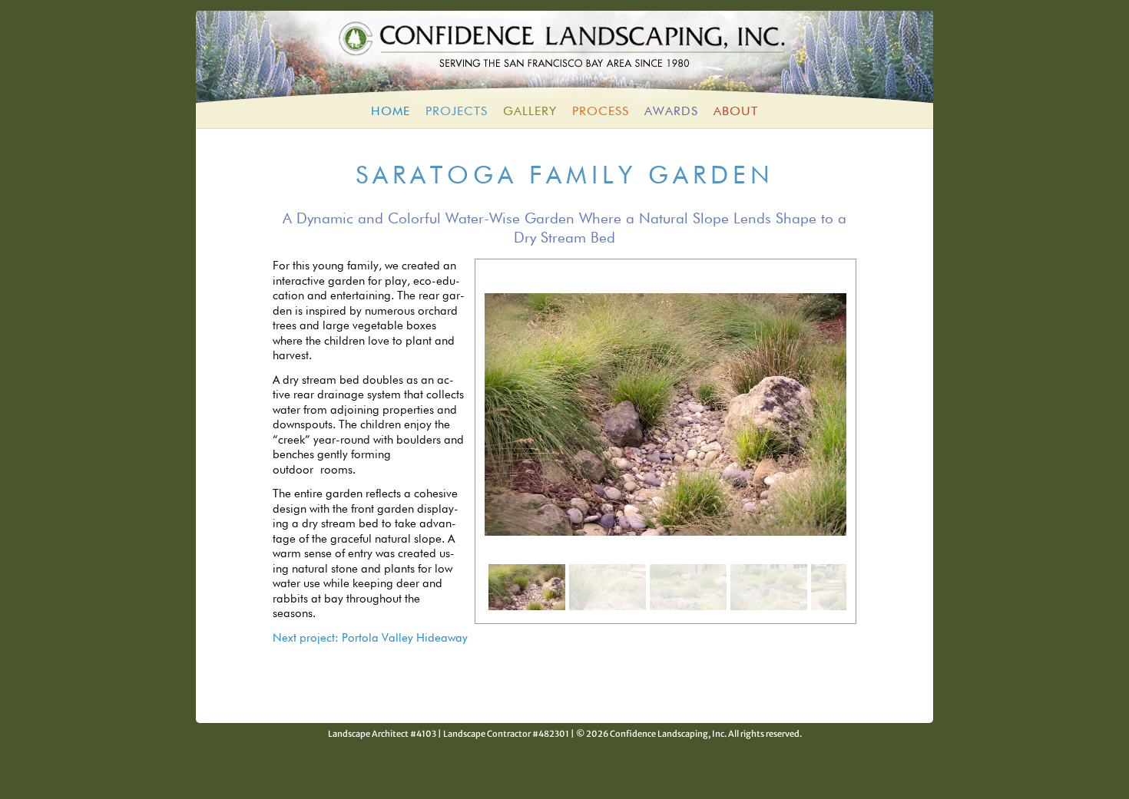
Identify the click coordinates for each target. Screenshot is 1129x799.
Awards (671, 112)
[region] (665, 441)
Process (600, 112)
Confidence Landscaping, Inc (564, 53)
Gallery (530, 112)
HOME (390, 112)
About (735, 112)
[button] (526, 587)
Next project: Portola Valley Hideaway (370, 638)
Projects (456, 112)
